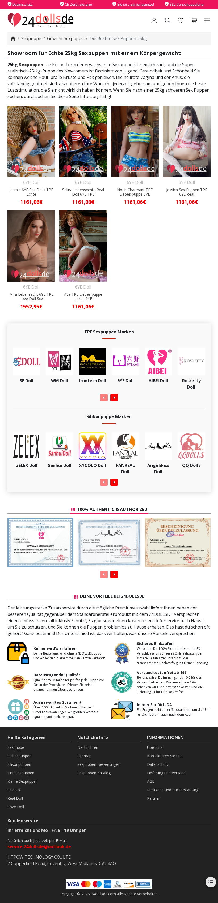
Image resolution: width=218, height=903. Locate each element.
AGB (151, 781)
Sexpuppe (31, 38)
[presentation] (104, 397)
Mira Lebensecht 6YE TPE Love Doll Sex (31, 296)
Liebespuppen (19, 755)
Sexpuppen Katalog (94, 772)
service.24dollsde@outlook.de (39, 846)
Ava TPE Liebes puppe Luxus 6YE (83, 296)
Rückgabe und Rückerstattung (172, 789)
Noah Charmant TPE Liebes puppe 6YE (135, 192)
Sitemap (84, 755)
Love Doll (15, 806)
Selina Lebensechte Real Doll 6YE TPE (83, 192)
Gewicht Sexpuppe (65, 38)
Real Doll (15, 798)
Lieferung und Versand (166, 772)
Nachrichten (87, 747)
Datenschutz (158, 764)
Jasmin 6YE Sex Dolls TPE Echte (31, 192)
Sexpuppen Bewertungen (98, 764)
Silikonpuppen (19, 764)
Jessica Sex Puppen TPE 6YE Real (186, 192)
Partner (153, 798)
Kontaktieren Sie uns (164, 755)
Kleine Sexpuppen (22, 781)
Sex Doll (14, 789)
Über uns (154, 747)
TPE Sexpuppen (20, 772)
